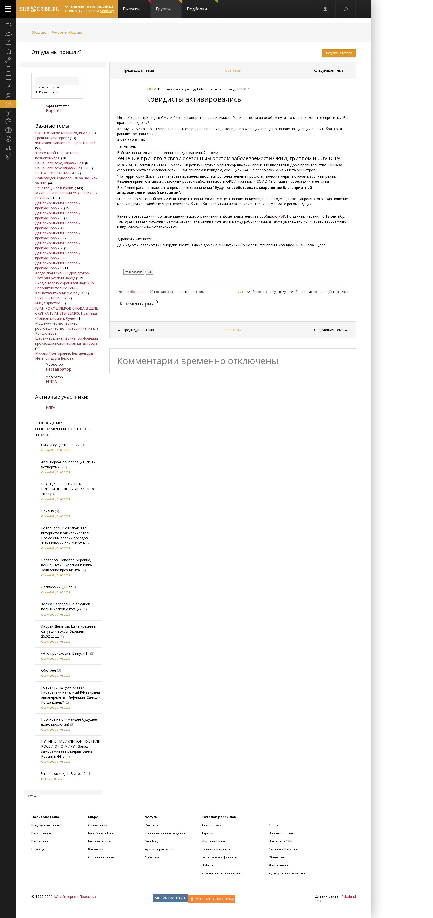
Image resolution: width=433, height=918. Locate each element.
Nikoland (349, 896)
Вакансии (95, 849)
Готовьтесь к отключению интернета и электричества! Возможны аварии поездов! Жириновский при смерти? (65, 535)
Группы (163, 9)
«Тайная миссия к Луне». (55, 318)
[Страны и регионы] (8, 130)
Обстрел (48, 670)
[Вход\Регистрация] (326, 9)
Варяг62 (54, 110)
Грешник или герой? (52, 137)
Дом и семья (278, 865)
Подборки (197, 9)
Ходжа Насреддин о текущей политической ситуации (65, 606)
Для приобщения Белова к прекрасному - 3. (57, 215)
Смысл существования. (60, 444)
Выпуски (131, 9)
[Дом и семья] (8, 51)
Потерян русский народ (55, 278)
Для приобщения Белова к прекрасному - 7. (57, 245)
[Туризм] (8, 139)
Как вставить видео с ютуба (59, 293)
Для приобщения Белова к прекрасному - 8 (57, 255)
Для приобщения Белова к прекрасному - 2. (57, 205)
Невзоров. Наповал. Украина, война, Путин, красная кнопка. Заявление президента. (67, 565)
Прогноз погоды (281, 833)
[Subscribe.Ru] (39, 9)
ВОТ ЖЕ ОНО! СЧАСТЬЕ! (55, 173)
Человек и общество (67, 32)
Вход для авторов (45, 825)
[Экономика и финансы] (8, 147)
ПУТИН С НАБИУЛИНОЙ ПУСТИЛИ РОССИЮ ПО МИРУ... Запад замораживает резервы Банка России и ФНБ (71, 749)
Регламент (39, 841)
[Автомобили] (8, 34)
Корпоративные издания (165, 833)
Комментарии (137, 303)
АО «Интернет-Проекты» (75, 896)
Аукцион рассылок (159, 849)
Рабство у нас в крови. (54, 188)
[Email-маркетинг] (8, 156)
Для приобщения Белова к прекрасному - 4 (57, 225)
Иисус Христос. (48, 303)
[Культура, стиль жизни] (8, 86)
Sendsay (151, 841)
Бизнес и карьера (216, 849)
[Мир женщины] (8, 60)
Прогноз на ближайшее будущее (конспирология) (69, 722)
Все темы (233, 70)
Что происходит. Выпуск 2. (63, 773)
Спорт (273, 825)
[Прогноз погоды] (8, 112)
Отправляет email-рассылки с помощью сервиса (89, 8)
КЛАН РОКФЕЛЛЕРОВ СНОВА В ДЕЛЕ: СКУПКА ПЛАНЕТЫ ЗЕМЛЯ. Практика (67, 311)
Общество (39, 32)
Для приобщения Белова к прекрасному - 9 (57, 265)
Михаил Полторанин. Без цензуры (64, 353)
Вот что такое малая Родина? (61, 132)
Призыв (47, 511)
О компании (97, 825)
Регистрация (41, 833)
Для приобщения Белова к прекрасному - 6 (57, 235)
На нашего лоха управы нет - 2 (61, 168)
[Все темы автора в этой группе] (330, 292)
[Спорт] (8, 121)
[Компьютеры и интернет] (8, 77)
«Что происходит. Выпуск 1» (65, 653)
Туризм (207, 833)
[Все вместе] (8, 25)
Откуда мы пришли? (56, 52)
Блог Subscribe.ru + (103, 833)
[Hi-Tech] (8, 69)
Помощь (38, 849)
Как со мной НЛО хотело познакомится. (56, 155)
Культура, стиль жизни (287, 873)
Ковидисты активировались (193, 99)
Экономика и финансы (220, 857)
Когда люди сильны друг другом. (62, 273)
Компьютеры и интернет (222, 873)
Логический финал (56, 587)
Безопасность (99, 841)
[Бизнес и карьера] (8, 42)
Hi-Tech (207, 865)
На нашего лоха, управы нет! (59, 163)
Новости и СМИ (281, 841)
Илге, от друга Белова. (54, 358)
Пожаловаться (164, 292)
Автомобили (212, 825)
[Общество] (8, 104)
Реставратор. (59, 369)
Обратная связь (101, 857)
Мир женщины (213, 841)
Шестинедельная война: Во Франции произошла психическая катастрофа (66, 341)
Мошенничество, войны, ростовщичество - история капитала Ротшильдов (66, 328)
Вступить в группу (339, 53)
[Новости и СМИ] (8, 95)
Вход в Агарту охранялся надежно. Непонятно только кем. (65, 285)
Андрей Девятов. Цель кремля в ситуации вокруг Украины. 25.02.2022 (68, 631)
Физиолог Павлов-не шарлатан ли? (65, 142)
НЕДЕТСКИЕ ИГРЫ (51, 298)
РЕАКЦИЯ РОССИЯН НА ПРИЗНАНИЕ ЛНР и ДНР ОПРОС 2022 (68, 489)
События (152, 857)
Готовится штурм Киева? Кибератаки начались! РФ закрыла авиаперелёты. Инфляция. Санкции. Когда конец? (71, 695)
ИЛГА (51, 381)
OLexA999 (47, 450)
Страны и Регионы (283, 849)
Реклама (152, 825)
